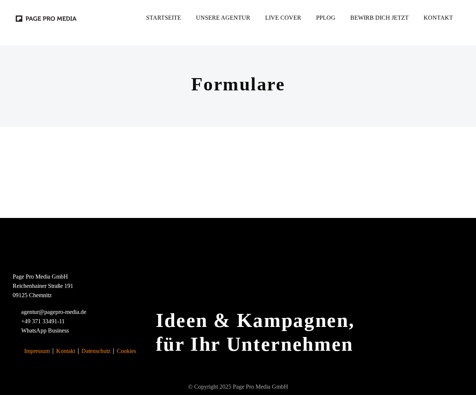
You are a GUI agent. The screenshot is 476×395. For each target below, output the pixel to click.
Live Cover (283, 18)
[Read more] (38, 31)
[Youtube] (127, 18)
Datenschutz (95, 351)
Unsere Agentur (223, 18)
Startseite (163, 18)
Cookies (126, 351)
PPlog (325, 18)
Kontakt (438, 18)
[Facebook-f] (100, 18)
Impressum (37, 351)
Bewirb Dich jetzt (379, 18)
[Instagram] (114, 18)
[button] (21, 31)
